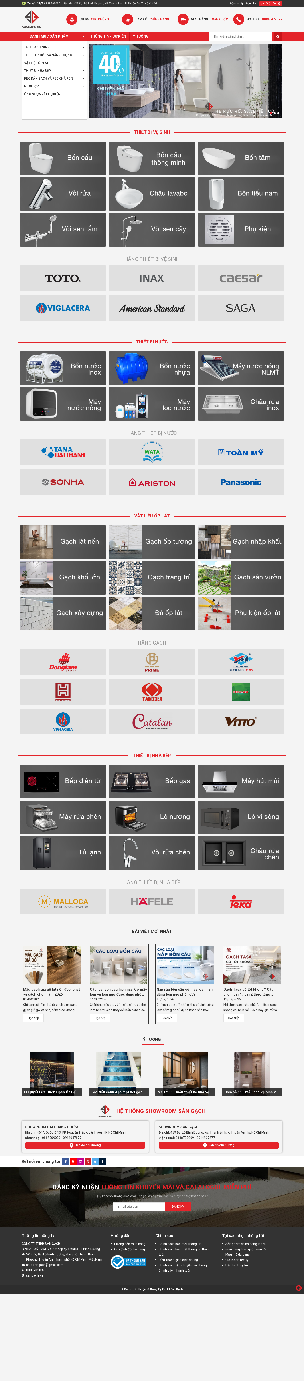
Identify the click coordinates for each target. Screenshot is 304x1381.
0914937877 (72, 1138)
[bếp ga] (152, 781)
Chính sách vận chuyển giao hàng (183, 1265)
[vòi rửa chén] (152, 853)
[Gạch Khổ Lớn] (63, 578)
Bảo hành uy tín (236, 1265)
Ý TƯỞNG (140, 36)
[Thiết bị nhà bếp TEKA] (241, 901)
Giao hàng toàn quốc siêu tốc (246, 1249)
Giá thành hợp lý (237, 1260)
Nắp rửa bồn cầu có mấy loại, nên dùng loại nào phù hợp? (185, 991)
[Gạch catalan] (152, 721)
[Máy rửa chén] (63, 817)
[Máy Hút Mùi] (241, 781)
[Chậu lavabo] (152, 194)
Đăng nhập (236, 3)
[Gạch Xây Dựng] (63, 613)
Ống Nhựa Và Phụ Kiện (42, 94)
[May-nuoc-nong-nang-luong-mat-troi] (241, 368)
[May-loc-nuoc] (152, 404)
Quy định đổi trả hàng (129, 1249)
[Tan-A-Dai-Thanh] (63, 452)
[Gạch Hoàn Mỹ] (63, 692)
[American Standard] (152, 308)
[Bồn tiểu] (241, 194)
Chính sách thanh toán (175, 1270)
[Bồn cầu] (63, 158)
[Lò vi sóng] (241, 817)
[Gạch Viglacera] (63, 721)
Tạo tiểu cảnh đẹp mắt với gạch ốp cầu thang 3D (118, 1092)
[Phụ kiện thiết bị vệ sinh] (241, 230)
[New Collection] (185, 81)
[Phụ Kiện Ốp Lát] (241, 613)
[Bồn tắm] (241, 158)
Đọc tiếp (33, 1018)
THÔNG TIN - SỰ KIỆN (108, 36)
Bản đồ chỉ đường (88, 1145)
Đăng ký (251, 3)
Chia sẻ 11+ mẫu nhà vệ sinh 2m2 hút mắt (252, 1092)
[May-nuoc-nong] (63, 404)
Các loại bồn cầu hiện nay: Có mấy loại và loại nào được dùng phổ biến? (118, 992)
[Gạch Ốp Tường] (152, 542)
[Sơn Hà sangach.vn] (63, 482)
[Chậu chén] (241, 853)
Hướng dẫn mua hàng (130, 1244)
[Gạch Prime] (152, 662)
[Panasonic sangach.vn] (241, 482)
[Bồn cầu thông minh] (152, 158)
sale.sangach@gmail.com (45, 1265)
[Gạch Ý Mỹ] (241, 662)
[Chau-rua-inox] (241, 404)
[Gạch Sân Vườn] (241, 578)
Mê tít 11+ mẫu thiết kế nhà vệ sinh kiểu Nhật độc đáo (185, 1092)
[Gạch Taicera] (152, 692)
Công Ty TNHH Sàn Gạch (166, 1289)
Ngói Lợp (31, 86)
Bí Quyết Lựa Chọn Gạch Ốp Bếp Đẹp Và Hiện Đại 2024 (52, 1092)
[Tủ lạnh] (63, 853)
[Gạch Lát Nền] (63, 542)
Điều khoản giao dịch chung (178, 1260)
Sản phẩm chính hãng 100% (245, 1244)
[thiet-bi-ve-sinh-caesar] (241, 278)
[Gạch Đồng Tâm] (63, 662)
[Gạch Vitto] (241, 721)
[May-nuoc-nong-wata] (152, 452)
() (273, 3)
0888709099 (52, 3)
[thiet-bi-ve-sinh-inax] (152, 278)
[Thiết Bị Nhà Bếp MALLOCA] (63, 901)
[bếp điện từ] (63, 781)
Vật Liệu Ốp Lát (36, 63)
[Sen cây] (152, 230)
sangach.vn (34, 1275)
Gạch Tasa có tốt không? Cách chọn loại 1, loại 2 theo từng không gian (249, 992)
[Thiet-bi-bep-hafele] (152, 901)
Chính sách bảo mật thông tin (180, 1244)
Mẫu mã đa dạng (237, 1254)
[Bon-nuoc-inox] (63, 368)
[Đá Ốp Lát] (152, 613)
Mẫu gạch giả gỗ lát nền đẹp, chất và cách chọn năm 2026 (51, 991)
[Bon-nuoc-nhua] (152, 368)
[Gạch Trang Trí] (152, 578)
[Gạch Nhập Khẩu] (241, 542)
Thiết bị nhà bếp (37, 70)
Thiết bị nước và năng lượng (48, 55)
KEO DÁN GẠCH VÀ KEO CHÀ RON (48, 78)
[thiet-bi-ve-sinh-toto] (63, 278)
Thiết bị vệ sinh (37, 47)
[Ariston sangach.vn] (152, 482)
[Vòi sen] (63, 230)
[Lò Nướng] (152, 817)
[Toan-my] (241, 452)
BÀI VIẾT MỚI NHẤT (152, 931)
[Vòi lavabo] (63, 194)
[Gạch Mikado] (241, 692)
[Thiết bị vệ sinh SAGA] (241, 308)
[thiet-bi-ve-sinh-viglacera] (63, 308)
